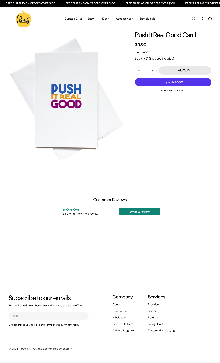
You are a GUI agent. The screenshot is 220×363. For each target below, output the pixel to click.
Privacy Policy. (71, 324)
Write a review (140, 212)
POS (34, 348)
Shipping (153, 311)
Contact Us (120, 311)
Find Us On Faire (123, 324)
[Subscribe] (84, 316)
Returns (153, 317)
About (116, 304)
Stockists (154, 304)
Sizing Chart (155, 324)
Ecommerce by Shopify (57, 348)
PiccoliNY (24, 348)
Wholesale (119, 317)
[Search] (193, 18)
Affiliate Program (123, 330)
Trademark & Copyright (162, 330)
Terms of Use (52, 324)
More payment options (173, 90)
